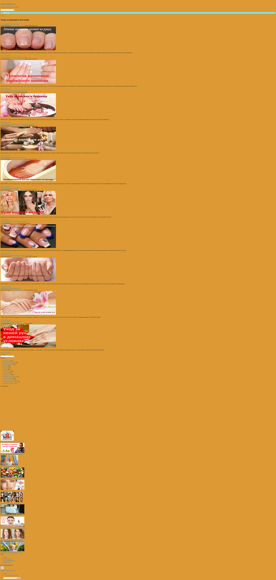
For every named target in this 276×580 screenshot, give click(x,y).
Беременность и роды (9, 362)
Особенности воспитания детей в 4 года (11, 552)
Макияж (5, 369)
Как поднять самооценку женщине (10, 466)
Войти (5, 557)
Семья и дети (7, 374)
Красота (13, 92)
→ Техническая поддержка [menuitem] (10, 575)
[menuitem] (139, 578)
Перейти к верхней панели (8, 570)
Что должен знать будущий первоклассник (12, 442)
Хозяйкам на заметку (9, 383)
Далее (4, 354)
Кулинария (6, 367)
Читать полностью (5, 55)
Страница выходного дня (10, 376)
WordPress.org (7, 562)
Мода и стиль (14, 223)
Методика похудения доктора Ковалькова (12, 454)
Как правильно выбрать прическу (10, 503)
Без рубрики (6, 361)
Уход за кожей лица (8, 380)
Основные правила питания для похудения (12, 479)
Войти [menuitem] (5, 573)
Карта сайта (6, 13)
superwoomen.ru (8, 4)
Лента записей (7, 559)
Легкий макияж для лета (7, 491)
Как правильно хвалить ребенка (9, 515)
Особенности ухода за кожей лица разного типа (13, 528)
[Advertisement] (11, 408)
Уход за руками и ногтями (18, 25)
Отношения (6, 373)
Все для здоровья (8, 364)
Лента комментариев (9, 560)
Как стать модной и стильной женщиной (11, 540)
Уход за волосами (8, 378)
